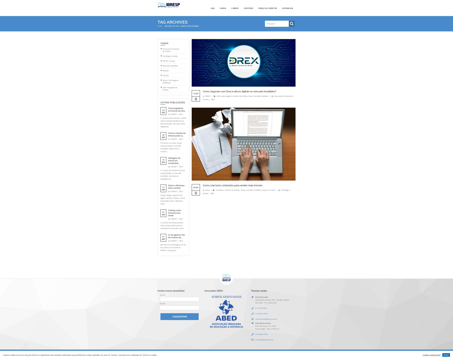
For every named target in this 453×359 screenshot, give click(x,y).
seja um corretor (268, 190)
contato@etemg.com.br (264, 340)
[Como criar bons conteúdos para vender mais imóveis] (196, 193)
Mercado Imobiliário (170, 66)
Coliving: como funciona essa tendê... (174, 213)
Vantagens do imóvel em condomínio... (174, 160)
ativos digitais (226, 96)
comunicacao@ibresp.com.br (266, 319)
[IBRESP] (168, 5)
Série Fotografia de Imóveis (170, 88)
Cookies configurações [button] (431, 355)
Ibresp (207, 190)
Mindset (166, 71)
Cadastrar (179, 316)
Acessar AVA (287, 8)
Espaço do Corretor (267, 8)
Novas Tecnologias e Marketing (171, 81)
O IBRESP (235, 8)
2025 (218, 96)
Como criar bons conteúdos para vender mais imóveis (232, 185)
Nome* (163, 295)
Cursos (223, 8)
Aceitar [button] (446, 355)
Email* (162, 304)
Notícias (166, 75)
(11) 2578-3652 (261, 308)
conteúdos (220, 190)
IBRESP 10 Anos (169, 61)
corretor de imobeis (240, 96)
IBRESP (174, 114)
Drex (250, 96)
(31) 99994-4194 (261, 334)
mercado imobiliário (260, 96)
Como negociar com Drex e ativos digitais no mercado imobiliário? (239, 91)
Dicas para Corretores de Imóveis (171, 50)
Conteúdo (248, 8)
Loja (212, 8)
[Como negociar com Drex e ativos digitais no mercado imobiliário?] (196, 99)
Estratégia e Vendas (170, 56)
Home (159, 26)
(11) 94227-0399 (261, 314)
